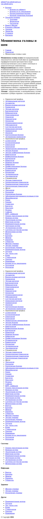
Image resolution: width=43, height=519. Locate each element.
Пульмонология (11, 168)
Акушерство (10, 103)
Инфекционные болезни (14, 156)
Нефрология (10, 164)
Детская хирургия (12, 109)
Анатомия (13, 19)
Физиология (14, 21)
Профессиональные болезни (16, 166)
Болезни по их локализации (20, 11)
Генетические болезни (13, 194)
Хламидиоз (9, 204)
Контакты (9, 35)
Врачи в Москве (11, 25)
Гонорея (8, 202)
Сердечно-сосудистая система (16, 230)
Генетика (8, 259)
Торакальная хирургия (13, 129)
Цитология (9, 267)
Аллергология (10, 141)
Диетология (9, 190)
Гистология (14, 23)
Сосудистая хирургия (13, 127)
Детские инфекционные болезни (17, 152)
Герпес (7, 200)
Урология (8, 133)
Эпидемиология (11, 176)
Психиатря (9, 192)
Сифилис (8, 212)
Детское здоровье (11, 245)
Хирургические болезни (14, 135)
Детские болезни (11, 150)
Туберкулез (9, 242)
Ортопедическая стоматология (16, 182)
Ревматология (10, 170)
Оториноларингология (13, 123)
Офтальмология (11, 125)
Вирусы (8, 234)
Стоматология (10, 257)
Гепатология (10, 147)
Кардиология (10, 158)
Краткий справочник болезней (21, 15)
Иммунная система (12, 222)
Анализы (8, 29)
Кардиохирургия (11, 111)
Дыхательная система (13, 220)
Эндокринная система (13, 228)
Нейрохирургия (11, 113)
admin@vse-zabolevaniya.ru (11, 2)
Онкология (9, 117)
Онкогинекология (12, 115)
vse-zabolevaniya (7, 4)
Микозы (8, 238)
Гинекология (10, 107)
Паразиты (9, 240)
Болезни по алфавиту (18, 9)
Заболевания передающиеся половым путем (21, 196)
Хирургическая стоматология (16, 186)
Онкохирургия (10, 119)
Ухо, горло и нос (11, 253)
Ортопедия (9, 121)
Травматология (11, 131)
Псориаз (8, 210)
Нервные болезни (12, 162)
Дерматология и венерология (16, 149)
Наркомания (10, 261)
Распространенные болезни (20, 13)
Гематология (10, 145)
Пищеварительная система (15, 224)
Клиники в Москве (12, 27)
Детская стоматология (13, 180)
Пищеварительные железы (15, 249)
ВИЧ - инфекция (11, 214)
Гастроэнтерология (12, 143)
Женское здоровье (12, 243)
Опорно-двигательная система (16, 216)
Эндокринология (11, 174)
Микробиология (11, 198)
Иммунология (10, 154)
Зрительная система (12, 226)
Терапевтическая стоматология (17, 184)
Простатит (9, 208)
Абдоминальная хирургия (15, 101)
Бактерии (8, 236)
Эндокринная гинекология (15, 137)
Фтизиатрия (9, 172)
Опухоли (8, 251)
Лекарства (9, 31)
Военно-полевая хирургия (15, 105)
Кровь (7, 255)
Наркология (9, 160)
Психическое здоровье (13, 247)
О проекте (9, 33)
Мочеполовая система (13, 232)
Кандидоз (9, 206)
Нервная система (11, 218)
